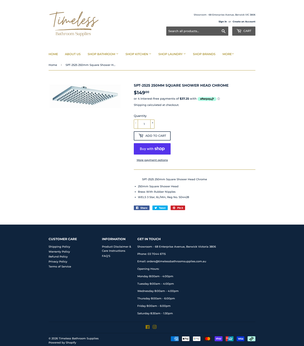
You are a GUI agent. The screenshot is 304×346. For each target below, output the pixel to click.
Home (53, 54)
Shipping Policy (59, 246)
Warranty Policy (59, 251)
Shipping (140, 104)
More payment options (152, 160)
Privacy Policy (58, 261)
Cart (247, 31)
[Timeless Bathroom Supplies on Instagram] (155, 327)
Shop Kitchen (137, 54)
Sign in (223, 21)
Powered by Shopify (62, 342)
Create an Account (244, 21)
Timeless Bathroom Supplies (79, 338)
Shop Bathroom (102, 54)
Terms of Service (60, 266)
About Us (73, 54)
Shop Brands (204, 54)
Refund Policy (58, 256)
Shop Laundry (170, 54)
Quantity (140, 116)
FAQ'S (106, 256)
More (227, 54)
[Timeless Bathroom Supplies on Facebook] (147, 327)
